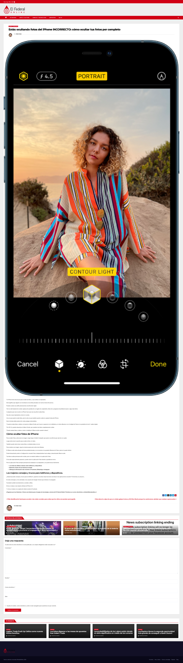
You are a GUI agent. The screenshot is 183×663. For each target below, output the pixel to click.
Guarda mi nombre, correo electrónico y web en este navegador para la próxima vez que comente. (31, 605)
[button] (178, 17)
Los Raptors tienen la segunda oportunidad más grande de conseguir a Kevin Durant (156, 632)
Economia (13, 17)
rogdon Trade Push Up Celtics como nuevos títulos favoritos (24, 632)
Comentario (8, 548)
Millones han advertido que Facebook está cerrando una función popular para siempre (147, 529)
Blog (60, 17)
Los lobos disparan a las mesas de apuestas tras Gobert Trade (68, 632)
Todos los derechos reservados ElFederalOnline (14, 659)
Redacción (10, 532)
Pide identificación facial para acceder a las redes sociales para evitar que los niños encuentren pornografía (41, 499)
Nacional (8, 629)
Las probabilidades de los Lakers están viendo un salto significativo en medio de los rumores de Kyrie (113, 633)
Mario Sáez (19, 34)
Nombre (7, 578)
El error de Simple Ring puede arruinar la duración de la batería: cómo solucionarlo (91, 529)
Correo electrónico (10, 587)
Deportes (52, 17)
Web (6, 596)
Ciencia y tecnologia (39, 17)
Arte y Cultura (24, 17)
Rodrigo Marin (11, 635)
